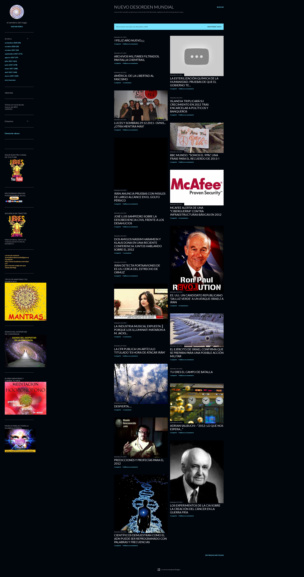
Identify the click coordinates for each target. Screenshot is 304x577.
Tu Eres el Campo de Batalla (191, 372)
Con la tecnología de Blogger (170, 569)
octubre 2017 (11, 50)
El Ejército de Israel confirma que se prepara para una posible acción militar (197, 352)
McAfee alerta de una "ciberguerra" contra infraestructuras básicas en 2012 (195, 211)
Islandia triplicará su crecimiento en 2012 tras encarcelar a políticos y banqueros (189, 106)
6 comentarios (183, 218)
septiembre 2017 (13, 54)
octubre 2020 (11, 46)
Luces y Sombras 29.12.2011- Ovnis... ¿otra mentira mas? (140, 124)
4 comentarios (183, 306)
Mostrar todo (214, 27)
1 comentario (127, 83)
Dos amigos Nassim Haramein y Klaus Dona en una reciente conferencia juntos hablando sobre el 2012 (138, 244)
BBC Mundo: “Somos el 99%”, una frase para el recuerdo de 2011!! (194, 156)
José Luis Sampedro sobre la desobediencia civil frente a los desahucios (139, 220)
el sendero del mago (17, 22)
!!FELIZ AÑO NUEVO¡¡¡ (129, 40)
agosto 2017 (11, 57)
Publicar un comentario (130, 44)
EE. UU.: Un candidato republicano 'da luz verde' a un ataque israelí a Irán (196, 298)
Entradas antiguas (214, 555)
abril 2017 (10, 72)
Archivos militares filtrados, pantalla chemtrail (136, 58)
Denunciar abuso (12, 133)
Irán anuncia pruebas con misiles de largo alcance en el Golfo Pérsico (139, 197)
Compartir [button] (117, 44)
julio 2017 (10, 61)
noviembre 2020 (12, 43)
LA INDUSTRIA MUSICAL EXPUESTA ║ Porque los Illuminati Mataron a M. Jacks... (139, 329)
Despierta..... (123, 406)
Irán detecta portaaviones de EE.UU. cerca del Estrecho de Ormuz (137, 269)
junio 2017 (11, 65)
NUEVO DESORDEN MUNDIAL (144, 7)
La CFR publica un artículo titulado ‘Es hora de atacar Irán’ (139, 350)
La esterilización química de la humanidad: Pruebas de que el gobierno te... (194, 82)
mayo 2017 (11, 69)
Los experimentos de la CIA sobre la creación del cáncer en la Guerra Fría (195, 509)
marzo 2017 (11, 76)
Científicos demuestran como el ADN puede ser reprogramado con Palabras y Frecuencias (140, 538)
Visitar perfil (17, 27)
